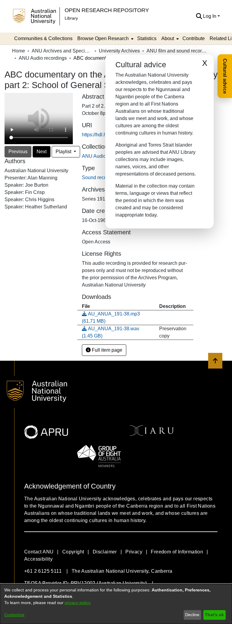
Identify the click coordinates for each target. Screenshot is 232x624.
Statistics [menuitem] (146, 38)
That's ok (214, 614)
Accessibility (38, 559)
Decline (192, 614)
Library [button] (71, 18)
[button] (199, 16)
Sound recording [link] (100, 177)
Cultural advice (224, 76)
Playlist (64, 151)
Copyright (73, 551)
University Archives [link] (119, 50)
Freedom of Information (177, 551)
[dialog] (116, 604)
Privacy (133, 551)
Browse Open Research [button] (103, 38)
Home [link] (18, 50)
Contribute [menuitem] (193, 38)
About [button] (167, 38)
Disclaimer (105, 551)
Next (42, 151)
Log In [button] (210, 16)
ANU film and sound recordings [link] (177, 50)
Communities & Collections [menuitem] (43, 38)
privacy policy (77, 602)
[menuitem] (105, 39)
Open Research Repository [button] (107, 10)
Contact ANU (38, 551)
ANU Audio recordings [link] (43, 58)
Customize (14, 614)
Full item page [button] (106, 350)
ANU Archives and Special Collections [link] (62, 50)
